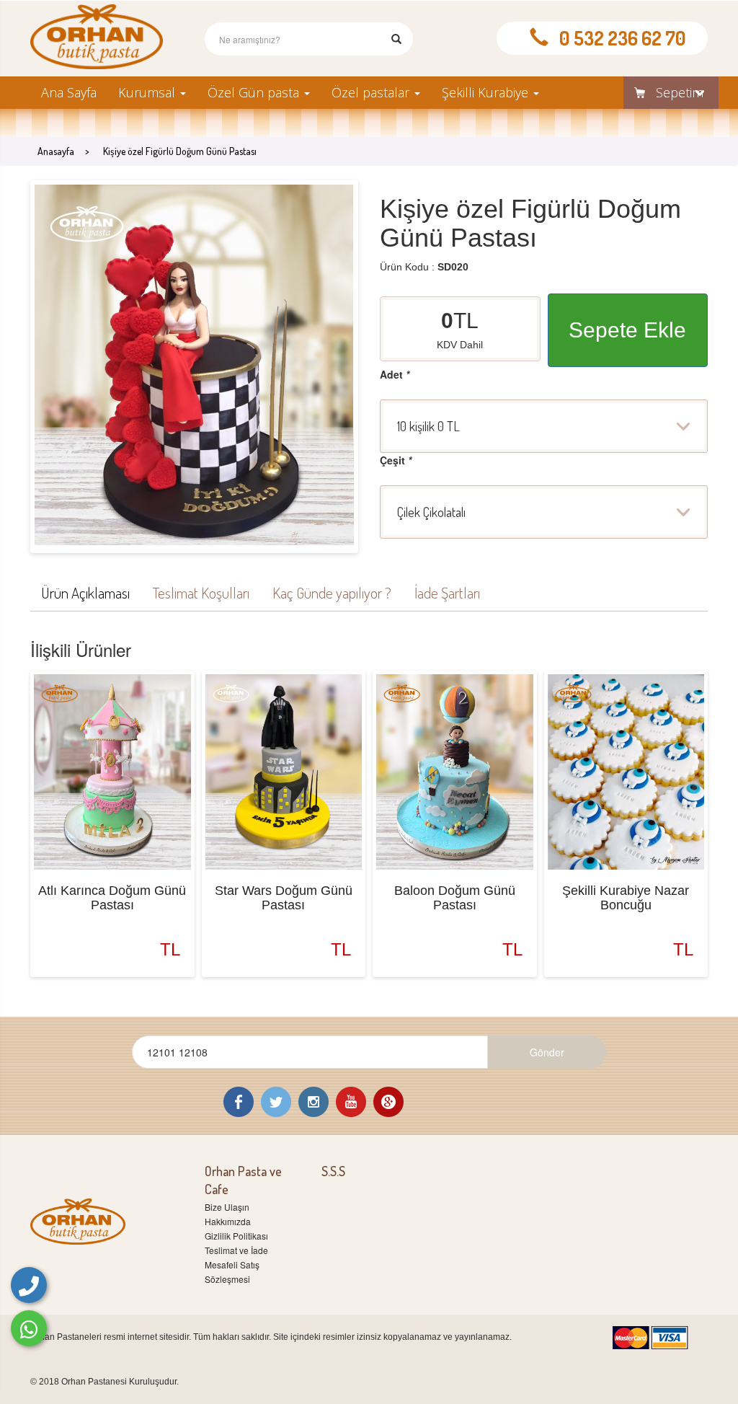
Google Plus (388, 1102)
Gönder (547, 1052)
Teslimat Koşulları (201, 592)
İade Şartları (447, 592)
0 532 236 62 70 (622, 38)
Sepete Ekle (627, 330)
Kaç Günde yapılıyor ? (331, 592)
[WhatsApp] (29, 1328)
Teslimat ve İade (236, 1250)
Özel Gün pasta (255, 92)
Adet (394, 374)
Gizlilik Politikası (236, 1235)
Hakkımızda (228, 1221)
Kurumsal (148, 92)
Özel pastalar (372, 92)
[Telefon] (29, 1285)
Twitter (276, 1102)
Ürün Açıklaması (85, 592)
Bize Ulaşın (227, 1207)
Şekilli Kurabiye (487, 92)
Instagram (313, 1102)
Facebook (238, 1102)
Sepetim (679, 92)
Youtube (351, 1102)
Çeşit (396, 460)
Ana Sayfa (69, 92)
